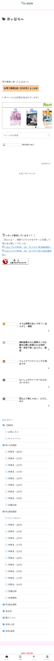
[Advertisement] (27, 50)
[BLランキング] (15, 261)
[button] (49, 135)
